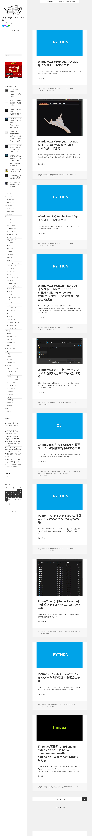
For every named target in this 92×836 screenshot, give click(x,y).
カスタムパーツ (11, 336)
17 (6, 497)
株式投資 (9, 400)
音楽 (6, 408)
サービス (7, 242)
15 (18, 494)
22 (18, 497)
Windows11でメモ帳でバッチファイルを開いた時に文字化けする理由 (59, 373)
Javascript (9, 211)
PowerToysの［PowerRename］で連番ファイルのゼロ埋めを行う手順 (59, 605)
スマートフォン (11, 325)
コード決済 (9, 382)
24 (6, 499)
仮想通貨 (9, 394)
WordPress (9, 342)
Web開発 (7, 205)
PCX (8, 333)
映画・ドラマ (8, 348)
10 (6, 494)
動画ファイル (57, 473)
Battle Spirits (10, 225)
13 (13, 494)
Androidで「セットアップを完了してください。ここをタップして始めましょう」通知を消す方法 (15, 93)
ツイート (7, 477)
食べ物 (8, 405)
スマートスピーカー (12, 322)
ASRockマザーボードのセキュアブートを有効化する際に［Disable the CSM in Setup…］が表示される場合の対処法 (13, 463)
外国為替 (9, 397)
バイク (7, 331)
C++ (9, 302)
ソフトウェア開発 (10, 283)
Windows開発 (10, 291)
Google (7, 196)
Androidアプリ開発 (11, 286)
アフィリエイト (11, 371)
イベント (9, 374)
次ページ (84, 799)
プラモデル (9, 362)
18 (9, 497)
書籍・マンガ (8, 351)
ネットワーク (10, 328)
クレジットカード (11, 379)
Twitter (8, 257)
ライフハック (10, 388)
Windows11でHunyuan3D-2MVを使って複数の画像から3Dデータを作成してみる (58, 145)
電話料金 (9, 402)
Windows (7, 217)
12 (11, 494)
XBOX (8, 316)
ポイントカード (11, 385)
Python (73, 88)
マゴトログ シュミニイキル (13, 18)
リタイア (9, 391)
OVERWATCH (10, 228)
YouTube (9, 260)
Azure (8, 219)
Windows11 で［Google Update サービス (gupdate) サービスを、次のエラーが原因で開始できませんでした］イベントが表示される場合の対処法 (15, 136)
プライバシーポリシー (11, 511)
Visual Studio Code (11, 277)
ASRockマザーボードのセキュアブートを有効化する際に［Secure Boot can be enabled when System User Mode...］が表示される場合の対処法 (15, 160)
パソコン (73, 402)
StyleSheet (9, 214)
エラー (46, 788)
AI (7, 245)
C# (8, 294)
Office (8, 274)
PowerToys (68, 631)
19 (11, 497)
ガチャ (8, 359)
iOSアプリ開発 (10, 289)
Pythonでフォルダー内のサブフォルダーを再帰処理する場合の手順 (59, 677)
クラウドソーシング (12, 377)
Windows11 (41, 90)
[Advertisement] (13, 43)
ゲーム (7, 222)
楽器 (8, 411)
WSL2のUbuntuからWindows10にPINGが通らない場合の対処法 (13, 423)
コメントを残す (51, 90)
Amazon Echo (10, 307)
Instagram (9, 251)
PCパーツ (9, 310)
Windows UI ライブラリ (15, 297)
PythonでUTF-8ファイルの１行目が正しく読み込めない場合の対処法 (59, 519)
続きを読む (42, 78)
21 (15, 497)
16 (20, 494)
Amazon (9, 248)
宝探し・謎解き (11, 240)
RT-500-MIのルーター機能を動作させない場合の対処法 (15, 184)
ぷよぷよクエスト (11, 234)
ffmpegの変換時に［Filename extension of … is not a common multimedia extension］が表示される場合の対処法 (58, 753)
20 (13, 497)
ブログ (7, 339)
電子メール (9, 268)
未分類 (7, 354)
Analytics (9, 202)
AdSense (9, 199)
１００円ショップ (11, 368)
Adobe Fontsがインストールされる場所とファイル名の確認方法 (15, 177)
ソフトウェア (8, 271)
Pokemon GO (10, 231)
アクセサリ (9, 319)
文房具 (7, 345)
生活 (6, 365)
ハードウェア (8, 305)
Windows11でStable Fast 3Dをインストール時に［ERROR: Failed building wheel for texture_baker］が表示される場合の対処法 (58, 292)
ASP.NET (9, 208)
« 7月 (8, 504)
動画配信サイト (11, 265)
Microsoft (9, 254)
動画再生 (51, 788)
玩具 (6, 356)
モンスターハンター (12, 237)
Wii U (8, 313)
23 (20, 497)
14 (15, 494)
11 (8, 494)
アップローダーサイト (12, 263)
